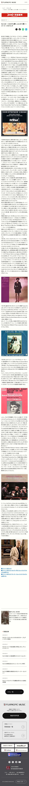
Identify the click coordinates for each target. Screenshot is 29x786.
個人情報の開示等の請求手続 (12, 774)
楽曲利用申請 (14, 716)
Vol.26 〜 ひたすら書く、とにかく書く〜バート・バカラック (15, 9)
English (22, 774)
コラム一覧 (9, 8)
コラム (6, 772)
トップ (3, 8)
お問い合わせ (12, 772)
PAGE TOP (20, 782)
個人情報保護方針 (20, 772)
